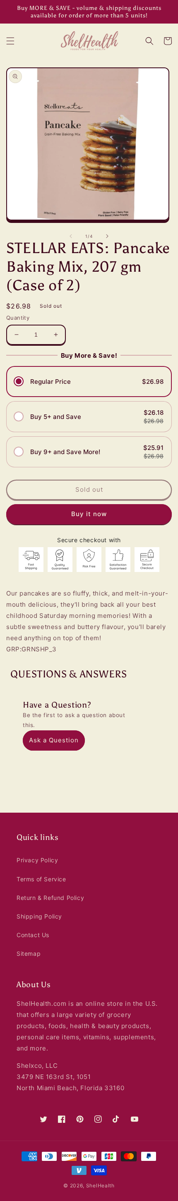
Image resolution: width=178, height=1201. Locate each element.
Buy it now (89, 513)
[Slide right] (107, 236)
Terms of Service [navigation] (41, 879)
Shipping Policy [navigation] (39, 916)
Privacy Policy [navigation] (37, 860)
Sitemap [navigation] (29, 953)
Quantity (17, 317)
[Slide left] (71, 236)
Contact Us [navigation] (33, 934)
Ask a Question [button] (54, 740)
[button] (10, 41)
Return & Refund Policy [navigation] (50, 897)
